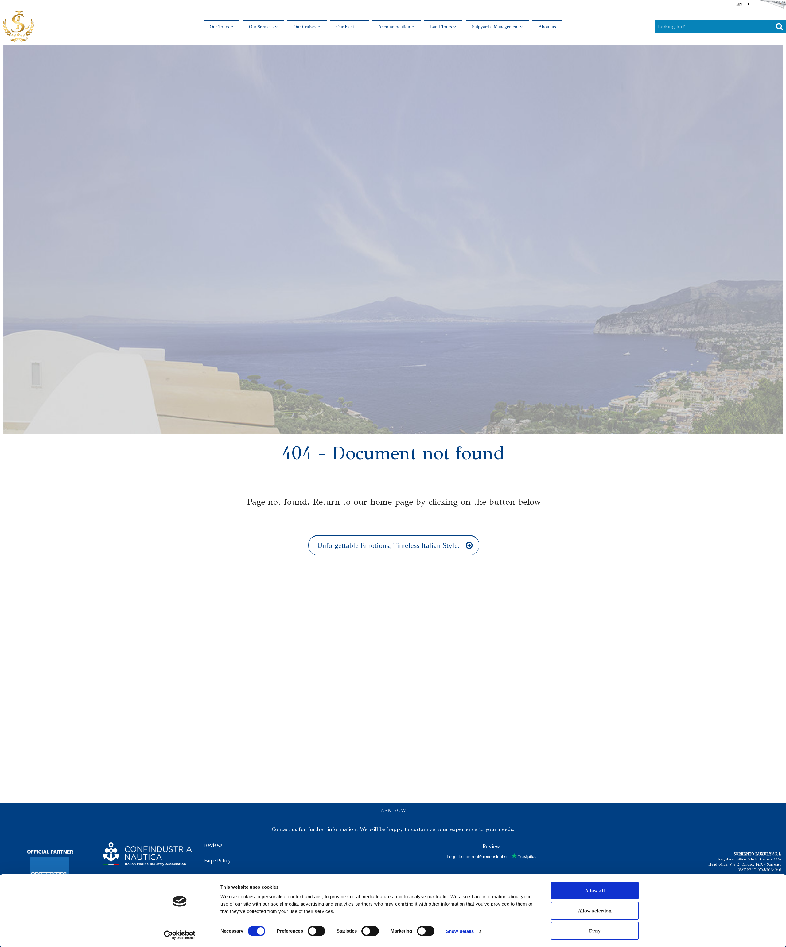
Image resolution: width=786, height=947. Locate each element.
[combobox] (720, 26)
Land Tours (441, 26)
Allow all (595, 890)
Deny (595, 930)
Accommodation (394, 26)
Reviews (213, 845)
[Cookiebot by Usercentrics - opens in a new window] (180, 935)
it (750, 4)
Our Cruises (305, 26)
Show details (460, 931)
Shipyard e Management (496, 26)
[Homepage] (18, 26)
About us (547, 26)
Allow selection (595, 911)
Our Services (262, 26)
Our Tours (220, 26)
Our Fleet (349, 26)
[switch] (316, 931)
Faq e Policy (217, 861)
